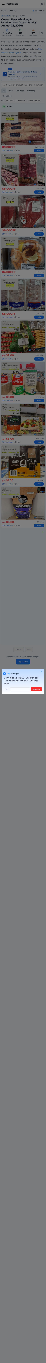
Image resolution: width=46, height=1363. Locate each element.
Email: (6, 689)
